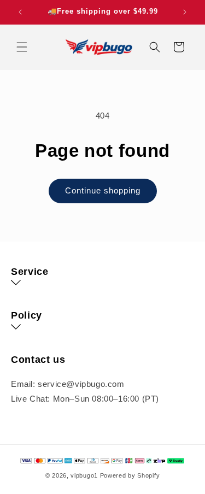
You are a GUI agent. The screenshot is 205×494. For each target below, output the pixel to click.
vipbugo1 (84, 475)
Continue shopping (102, 190)
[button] (22, 47)
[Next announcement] (185, 12)
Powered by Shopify (130, 475)
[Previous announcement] (20, 12)
